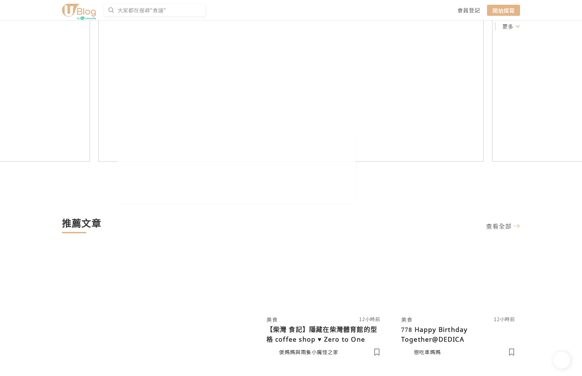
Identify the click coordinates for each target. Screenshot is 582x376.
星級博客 (273, 26)
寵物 (465, 26)
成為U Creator (180, 26)
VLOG (336, 26)
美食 (356, 26)
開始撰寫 (503, 10)
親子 (429, 26)
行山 (483, 26)
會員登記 (468, 10)
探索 (220, 26)
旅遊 (374, 26)
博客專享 (303, 26)
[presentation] (66, 116)
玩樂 (411, 26)
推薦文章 (243, 26)
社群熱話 (135, 26)
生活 (447, 26)
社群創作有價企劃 (86, 26)
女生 (392, 26)
